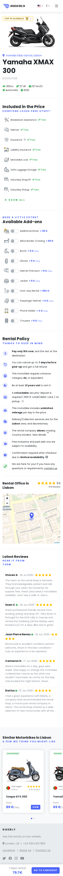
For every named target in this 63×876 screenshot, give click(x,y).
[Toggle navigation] (56, 5)
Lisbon (15, 789)
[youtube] (22, 859)
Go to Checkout (45, 870)
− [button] (7, 503)
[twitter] (4, 859)
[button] (31, 818)
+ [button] (7, 498)
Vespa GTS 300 (16, 797)
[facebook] (10, 859)
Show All (17, 200)
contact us (50, 468)
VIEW (35, 807)
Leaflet (57, 542)
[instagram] (16, 859)
